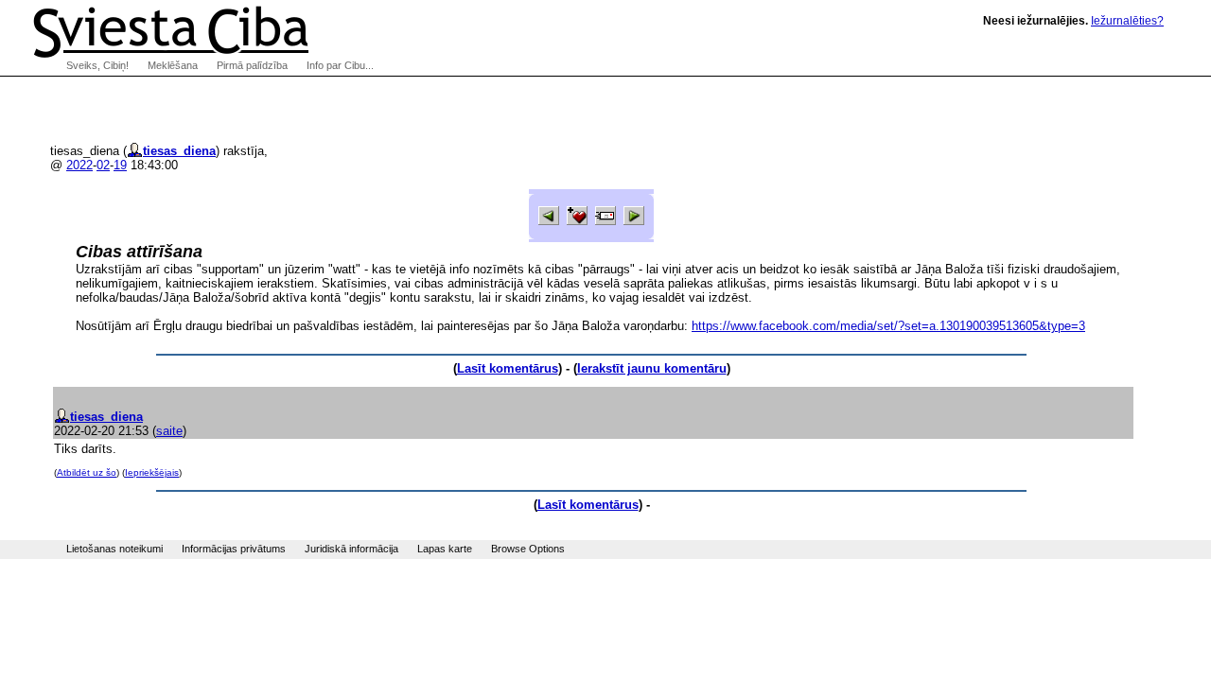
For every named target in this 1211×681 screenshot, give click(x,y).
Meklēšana (173, 65)
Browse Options (528, 548)
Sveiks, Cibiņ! (97, 65)
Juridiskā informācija (351, 548)
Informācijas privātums (234, 548)
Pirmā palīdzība (252, 65)
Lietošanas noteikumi (114, 548)
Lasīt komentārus (507, 368)
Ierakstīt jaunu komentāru (652, 368)
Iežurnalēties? (1127, 20)
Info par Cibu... (340, 65)
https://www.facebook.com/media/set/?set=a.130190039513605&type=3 (888, 326)
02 (103, 165)
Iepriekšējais (152, 472)
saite (169, 431)
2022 (79, 165)
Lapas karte (444, 548)
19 (120, 165)
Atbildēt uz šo (86, 472)
